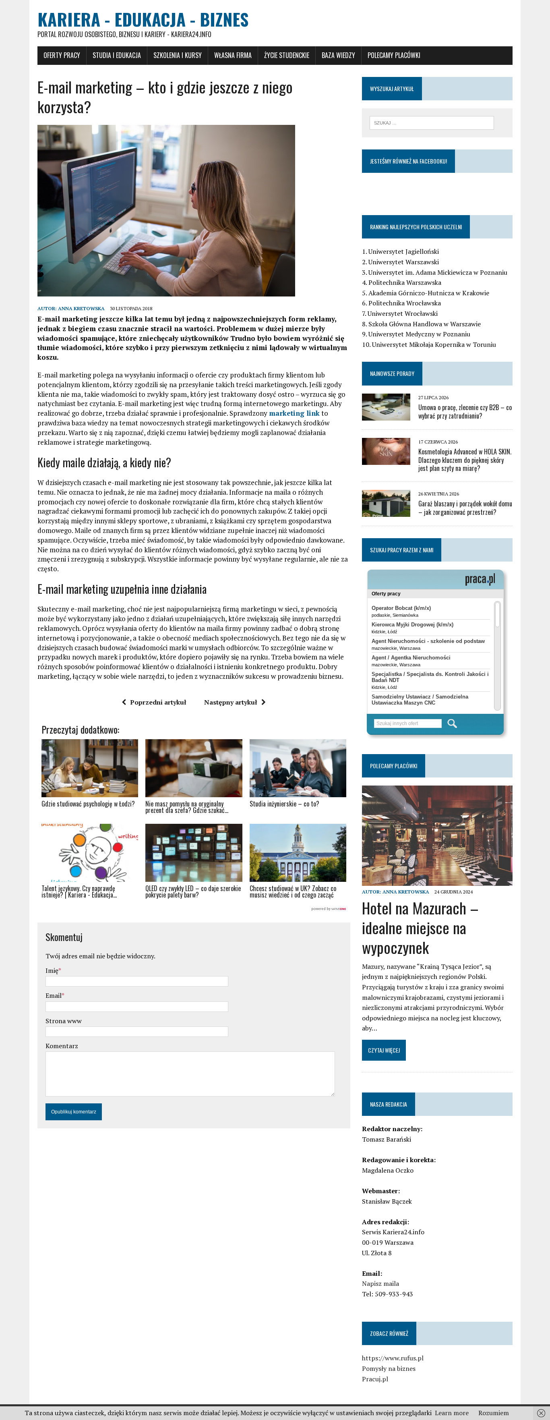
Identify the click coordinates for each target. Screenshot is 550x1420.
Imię (51, 970)
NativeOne (194, 909)
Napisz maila (380, 1283)
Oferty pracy (61, 55)
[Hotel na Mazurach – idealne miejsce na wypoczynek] (437, 880)
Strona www (63, 1020)
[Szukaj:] (432, 122)
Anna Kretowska (81, 308)
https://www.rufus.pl (393, 1358)
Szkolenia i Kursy (177, 55)
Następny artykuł (230, 702)
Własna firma (233, 55)
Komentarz (61, 1045)
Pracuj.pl (375, 1378)
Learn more (452, 1412)
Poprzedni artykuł (158, 702)
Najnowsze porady (392, 373)
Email (53, 995)
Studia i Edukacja (117, 55)
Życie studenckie (286, 55)
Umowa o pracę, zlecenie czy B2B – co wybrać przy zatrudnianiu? (465, 411)
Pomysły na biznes (389, 1368)
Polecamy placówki (394, 55)
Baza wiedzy (338, 55)
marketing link (294, 413)
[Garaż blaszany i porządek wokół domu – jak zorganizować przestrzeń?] (386, 511)
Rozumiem (493, 1412)
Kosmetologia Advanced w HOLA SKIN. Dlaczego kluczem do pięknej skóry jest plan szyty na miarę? (464, 460)
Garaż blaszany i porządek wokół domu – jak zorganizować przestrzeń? (465, 508)
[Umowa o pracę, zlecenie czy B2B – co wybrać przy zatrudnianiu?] (386, 414)
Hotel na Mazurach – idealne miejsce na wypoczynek (420, 927)
